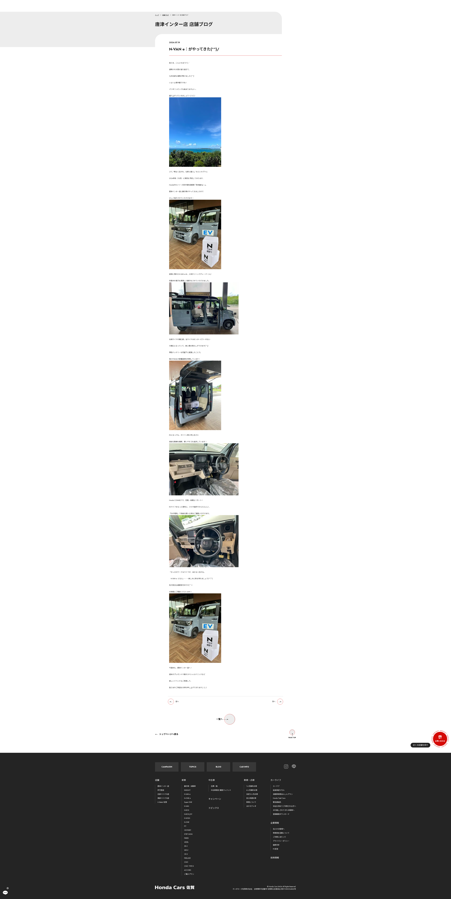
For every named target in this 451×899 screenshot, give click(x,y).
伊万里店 (160, 790)
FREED (186, 838)
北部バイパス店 (163, 794)
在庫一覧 (214, 786)
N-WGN (187, 818)
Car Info (244, 766)
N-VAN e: (187, 794)
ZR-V (186, 846)
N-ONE (186, 822)
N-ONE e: (187, 798)
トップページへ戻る (168, 734)
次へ (273, 701)
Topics (192, 766)
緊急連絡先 (277, 802)
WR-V (186, 850)
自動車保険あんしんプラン (283, 794)
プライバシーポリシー (281, 841)
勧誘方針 (276, 845)
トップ (157, 15)
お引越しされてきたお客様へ (283, 810)
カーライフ (275, 780)
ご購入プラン (189, 874)
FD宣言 (275, 849)
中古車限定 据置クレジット (221, 790)
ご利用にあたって (279, 837)
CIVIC (186, 862)
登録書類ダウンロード (281, 814)
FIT (185, 826)
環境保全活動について (281, 833)
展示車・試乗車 (190, 786)
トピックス (213, 808)
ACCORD (187, 870)
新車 (184, 780)
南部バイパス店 (163, 798)
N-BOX (186, 810)
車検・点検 (249, 780)
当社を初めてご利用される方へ (284, 806)
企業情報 (274, 822)
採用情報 (274, 857)
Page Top (292, 738)
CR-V (186, 854)
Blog (218, 766)
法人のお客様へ (278, 829)
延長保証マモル (278, 790)
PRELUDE (187, 858)
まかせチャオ (251, 806)
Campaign (166, 766)
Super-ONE (188, 802)
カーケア (276, 786)
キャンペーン (214, 798)
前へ (177, 701)
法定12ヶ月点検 (252, 794)
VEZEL (186, 842)
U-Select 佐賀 (162, 802)
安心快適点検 (251, 798)
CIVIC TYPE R (189, 866)
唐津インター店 (163, 786)
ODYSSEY (187, 830)
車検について (251, 802)
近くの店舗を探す (420, 745)
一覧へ (219, 719)
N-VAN (186, 806)
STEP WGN (188, 834)
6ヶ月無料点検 (251, 790)
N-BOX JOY (188, 814)
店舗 (157, 780)
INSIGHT (187, 790)
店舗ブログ (165, 15)
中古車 (211, 780)
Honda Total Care (279, 798)
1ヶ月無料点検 (251, 786)
